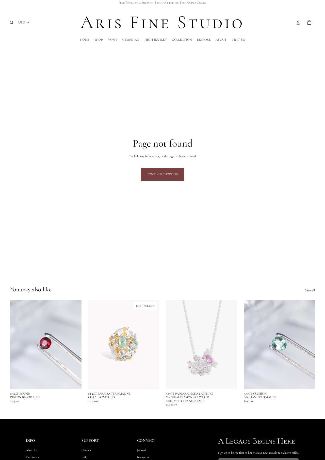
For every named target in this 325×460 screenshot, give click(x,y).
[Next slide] (151, 344)
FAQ (84, 457)
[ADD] (73, 381)
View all (310, 290)
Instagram (143, 457)
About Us (31, 450)
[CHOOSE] (151, 381)
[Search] (11, 22)
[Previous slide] (95, 344)
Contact (86, 450)
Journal (141, 450)
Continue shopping (162, 174)
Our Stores (32, 457)
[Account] (298, 22)
